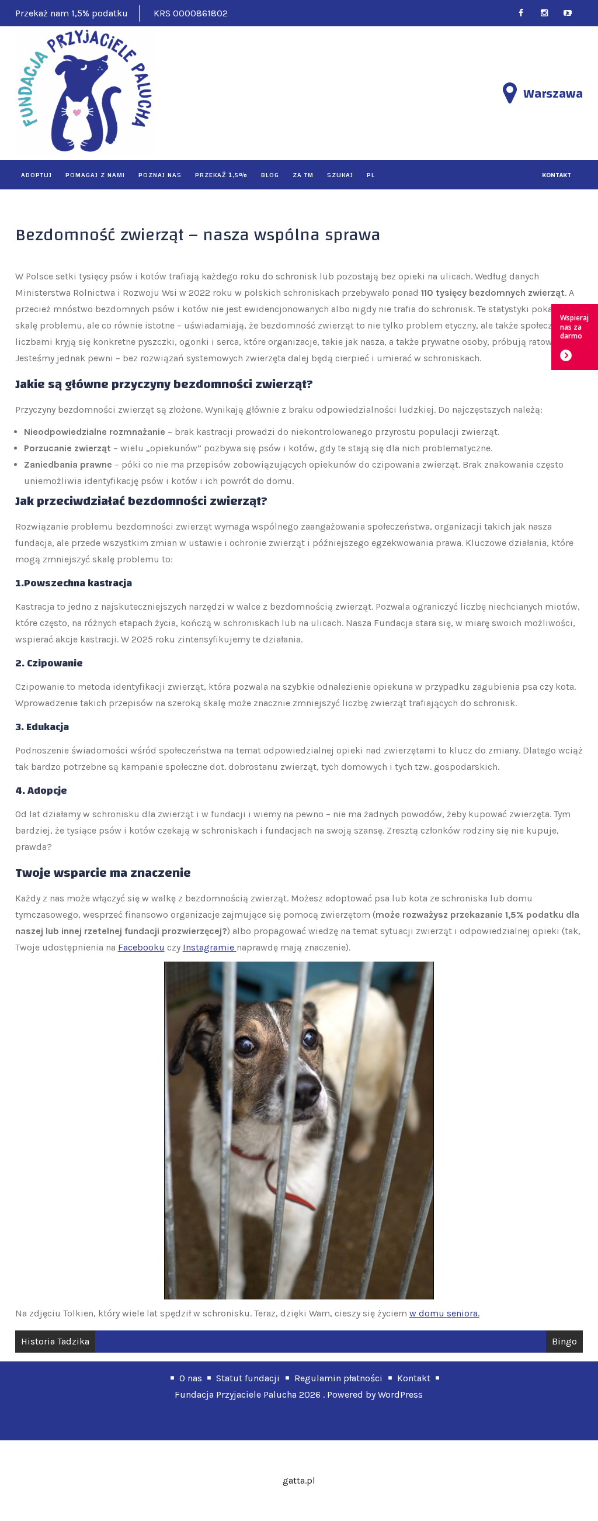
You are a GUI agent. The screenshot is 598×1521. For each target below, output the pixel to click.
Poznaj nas (160, 174)
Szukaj (340, 174)
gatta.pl (299, 1480)
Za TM (303, 174)
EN (571, 16)
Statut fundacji (248, 1378)
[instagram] (549, 13)
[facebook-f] (526, 13)
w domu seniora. (444, 1313)
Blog (270, 174)
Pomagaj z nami (95, 174)
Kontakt (413, 1378)
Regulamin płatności (338, 1378)
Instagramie (210, 947)
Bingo (564, 1341)
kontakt (556, 174)
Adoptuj (36, 174)
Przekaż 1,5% (221, 174)
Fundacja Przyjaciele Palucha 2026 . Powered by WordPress (299, 1394)
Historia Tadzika (55, 1341)
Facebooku (141, 947)
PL (371, 174)
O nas (190, 1378)
